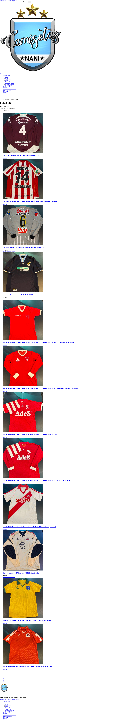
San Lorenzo (8, 705)
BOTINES (5, 718)
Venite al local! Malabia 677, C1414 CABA (9, 0)
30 (3, 677)
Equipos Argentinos (9, 709)
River (6, 704)
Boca (6, 702)
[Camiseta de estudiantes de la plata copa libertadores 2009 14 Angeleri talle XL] (23, 198)
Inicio (1, 110)
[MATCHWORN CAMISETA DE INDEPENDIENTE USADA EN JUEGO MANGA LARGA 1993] (23, 477)
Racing (6, 706)
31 (3, 678)
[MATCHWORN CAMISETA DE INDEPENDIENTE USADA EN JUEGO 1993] (23, 431)
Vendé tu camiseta (6, 719)
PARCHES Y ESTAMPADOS (9, 715)
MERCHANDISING (7, 716)
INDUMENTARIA (7, 701)
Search (29, 1)
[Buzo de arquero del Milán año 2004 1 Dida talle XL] (23, 570)
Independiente (8, 707)
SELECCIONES (6, 712)
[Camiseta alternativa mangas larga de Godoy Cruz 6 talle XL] (23, 244)
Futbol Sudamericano (9, 710)
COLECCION (6, 717)
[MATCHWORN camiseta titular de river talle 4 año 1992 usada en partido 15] (23, 524)
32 (3, 680)
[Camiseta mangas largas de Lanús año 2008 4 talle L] (23, 152)
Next (4, 681)
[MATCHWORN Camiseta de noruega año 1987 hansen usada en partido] (23, 663)
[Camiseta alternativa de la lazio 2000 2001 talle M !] (23, 292)
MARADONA (6, 713)
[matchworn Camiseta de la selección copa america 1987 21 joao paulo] (23, 617)
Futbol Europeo (8, 711)
